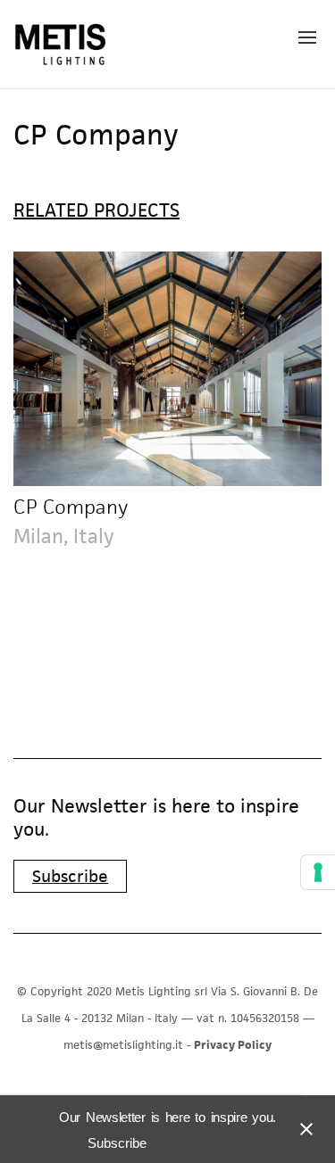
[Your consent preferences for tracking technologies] (318, 872)
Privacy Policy (233, 1044)
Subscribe (70, 876)
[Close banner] (303, 1129)
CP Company (70, 507)
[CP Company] (167, 369)
